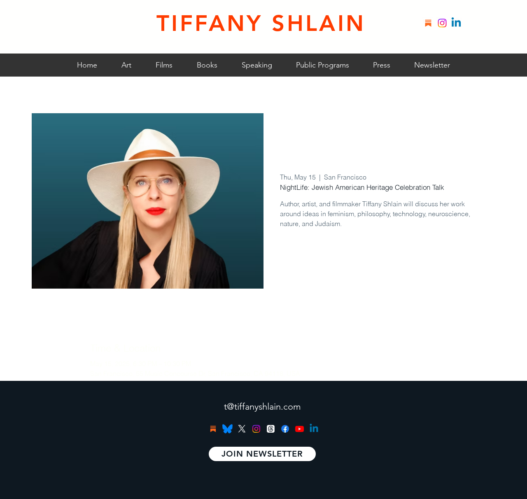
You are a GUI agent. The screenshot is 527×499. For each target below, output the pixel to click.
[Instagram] (442, 23)
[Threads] (271, 429)
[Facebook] (285, 429)
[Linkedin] (456, 23)
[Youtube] (299, 429)
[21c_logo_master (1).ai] (227, 429)
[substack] (428, 23)
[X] (242, 429)
